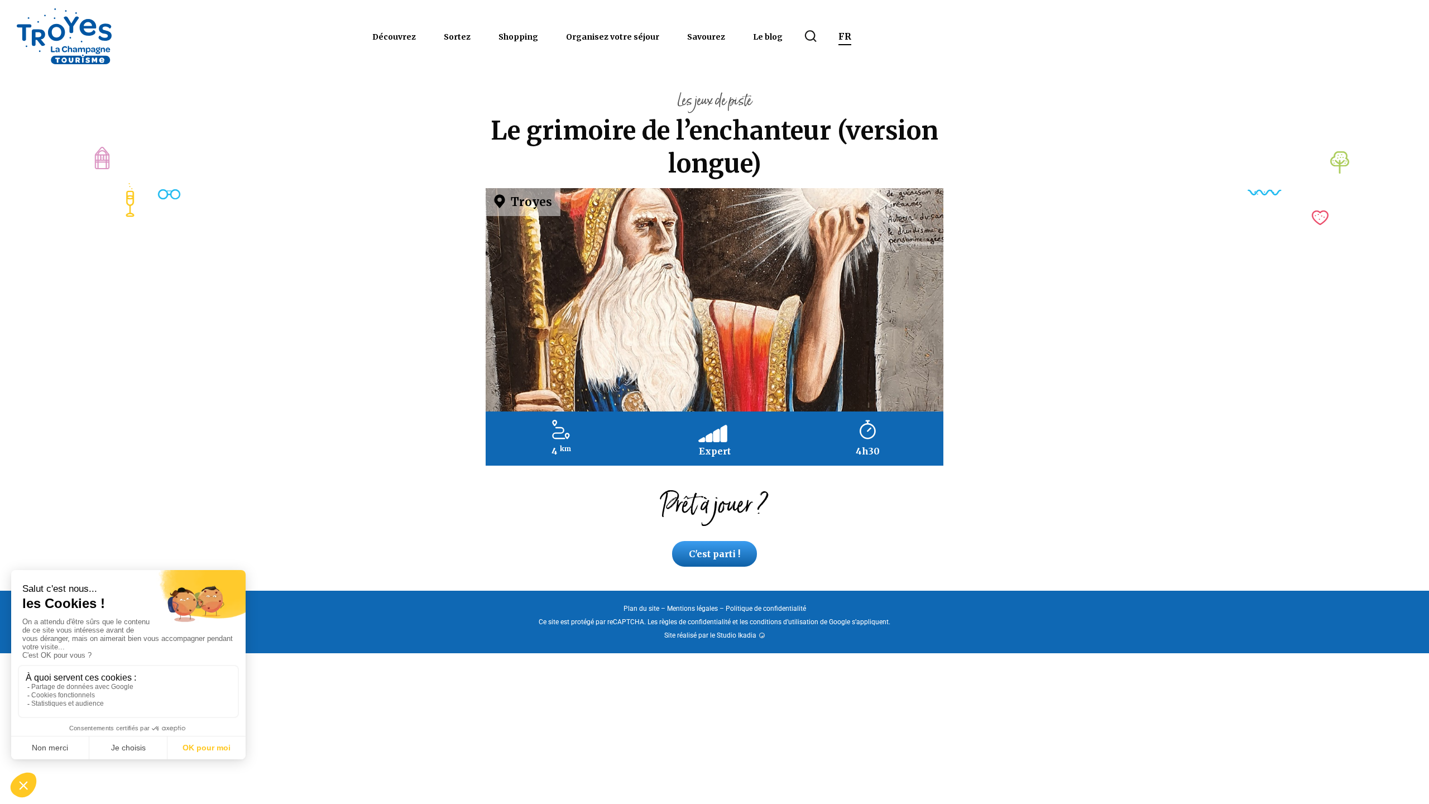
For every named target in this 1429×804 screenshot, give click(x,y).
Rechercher (810, 36)
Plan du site (641, 608)
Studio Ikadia (736, 635)
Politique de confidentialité (766, 608)
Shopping (518, 37)
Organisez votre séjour (612, 37)
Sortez (457, 37)
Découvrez (394, 37)
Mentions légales (692, 608)
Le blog (768, 37)
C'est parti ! (714, 553)
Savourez (706, 37)
